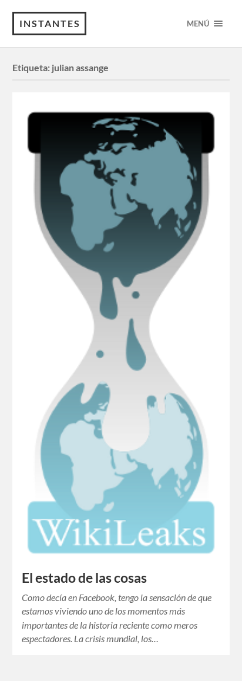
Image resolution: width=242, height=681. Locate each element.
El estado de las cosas (84, 578)
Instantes (49, 23)
